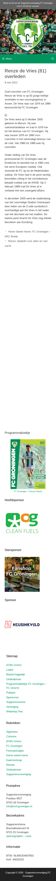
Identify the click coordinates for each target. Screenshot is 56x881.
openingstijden (14, 836)
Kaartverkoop (14, 760)
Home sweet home (17, 755)
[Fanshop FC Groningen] (22, 591)
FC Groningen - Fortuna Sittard (28, 491)
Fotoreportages (15, 750)
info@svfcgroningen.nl (19, 806)
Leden (9, 669)
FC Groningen (14, 745)
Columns (11, 736)
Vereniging (12, 706)
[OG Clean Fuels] (22, 541)
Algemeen (12, 731)
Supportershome (15, 702)
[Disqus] (28, 296)
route (28, 836)
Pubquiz (11, 692)
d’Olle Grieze (13, 665)
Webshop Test (14, 711)
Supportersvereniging (18, 774)
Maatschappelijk (15, 674)
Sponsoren (12, 697)
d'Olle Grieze (13, 741)
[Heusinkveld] (22, 641)
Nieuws (10, 764)
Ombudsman (13, 679)
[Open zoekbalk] (52, 58)
